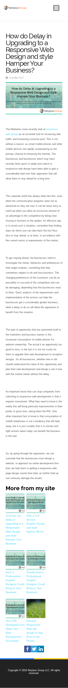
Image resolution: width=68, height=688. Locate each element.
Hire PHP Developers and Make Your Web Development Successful (15, 630)
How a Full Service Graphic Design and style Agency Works (35, 523)
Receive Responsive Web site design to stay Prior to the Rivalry (34, 630)
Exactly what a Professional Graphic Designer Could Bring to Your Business (35, 582)
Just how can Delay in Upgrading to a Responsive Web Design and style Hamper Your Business (14, 529)
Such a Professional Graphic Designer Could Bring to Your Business (15, 582)
